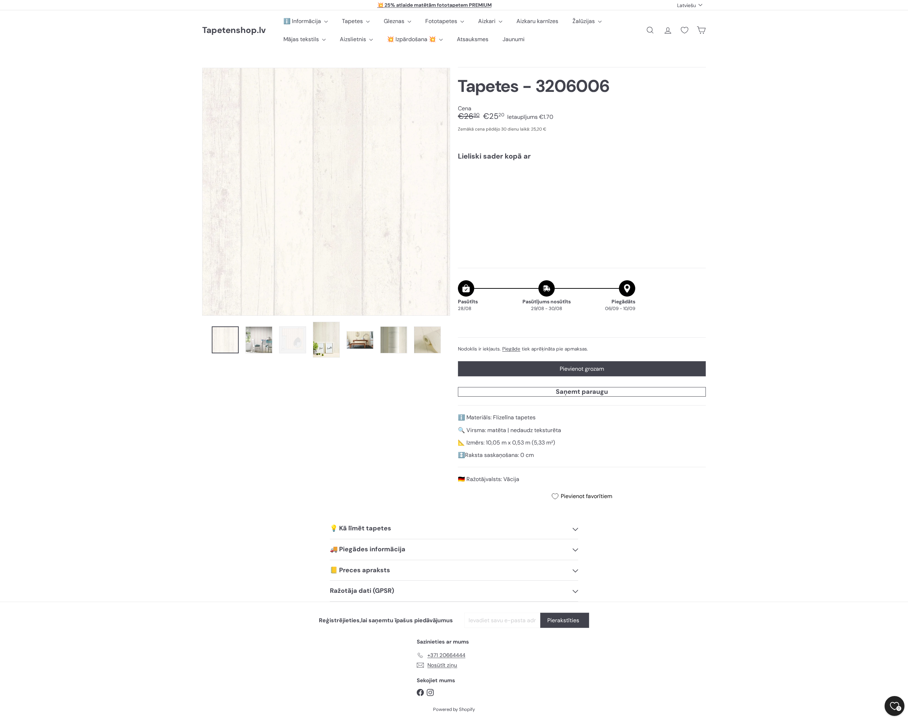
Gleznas (395, 21)
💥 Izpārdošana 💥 (412, 39)
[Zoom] (326, 191)
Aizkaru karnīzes (537, 21)
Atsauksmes (472, 39)
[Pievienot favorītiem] (696, 180)
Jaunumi (514, 39)
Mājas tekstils (301, 39)
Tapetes (353, 21)
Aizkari (487, 21)
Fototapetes (442, 21)
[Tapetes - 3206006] (582, 190)
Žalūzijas (584, 21)
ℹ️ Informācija (302, 21)
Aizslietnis (353, 39)
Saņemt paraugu (582, 391)
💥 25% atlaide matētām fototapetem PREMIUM (434, 5)
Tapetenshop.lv (234, 30)
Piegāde (511, 349)
